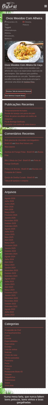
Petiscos (26, 25)
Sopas (7, 383)
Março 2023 (9, 290)
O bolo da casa (11, 355)
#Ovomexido (9, 36)
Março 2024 (9, 265)
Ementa (28, 22)
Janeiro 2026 (10, 218)
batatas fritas (29, 82)
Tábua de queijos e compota (16, 181)
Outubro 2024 (10, 251)
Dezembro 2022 (11, 298)
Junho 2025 (9, 234)
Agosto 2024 (10, 257)
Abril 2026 (9, 209)
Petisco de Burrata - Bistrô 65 (17, 169)
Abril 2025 (9, 240)
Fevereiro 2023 (11, 293)
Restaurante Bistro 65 (14, 372)
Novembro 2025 (11, 221)
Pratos (7, 369)
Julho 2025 (9, 232)
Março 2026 (9, 212)
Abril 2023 (9, 287)
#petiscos (8, 38)
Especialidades (11, 341)
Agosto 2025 (10, 229)
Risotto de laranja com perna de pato (20, 113)
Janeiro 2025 (10, 248)
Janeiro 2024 (10, 268)
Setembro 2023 (11, 276)
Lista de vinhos (11, 350)
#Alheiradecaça (10, 30)
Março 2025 (9, 243)
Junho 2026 (9, 204)
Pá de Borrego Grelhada (15, 122)
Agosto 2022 (10, 309)
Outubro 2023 (10, 273)
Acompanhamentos (13, 333)
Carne (7, 336)
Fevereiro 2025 (11, 245)
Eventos (8, 347)
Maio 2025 (9, 237)
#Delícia (8, 33)
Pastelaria (9, 361)
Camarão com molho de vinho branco (20, 124)
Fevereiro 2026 (11, 215)
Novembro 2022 (11, 301)
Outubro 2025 (10, 223)
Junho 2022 (9, 315)
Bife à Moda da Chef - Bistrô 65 (17, 160)
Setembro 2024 (11, 254)
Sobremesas (10, 380)
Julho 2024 (9, 259)
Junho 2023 (9, 284)
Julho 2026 (9, 201)
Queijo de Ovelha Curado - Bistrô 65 (20, 177)
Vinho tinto (9, 386)
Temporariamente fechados (16, 111)
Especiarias (9, 344)
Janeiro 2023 (10, 295)
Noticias (8, 352)
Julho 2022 (9, 312)
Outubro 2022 (10, 304)
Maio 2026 (9, 207)
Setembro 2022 (11, 306)
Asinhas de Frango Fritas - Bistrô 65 (19, 152)
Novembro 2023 (11, 270)
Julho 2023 (9, 282)
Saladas (8, 374)
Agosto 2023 (10, 279)
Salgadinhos (10, 377)
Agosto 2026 (10, 198)
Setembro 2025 (11, 226)
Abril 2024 (9, 262)
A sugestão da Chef (13, 330)
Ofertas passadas (12, 358)
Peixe (7, 363)
